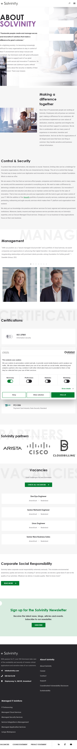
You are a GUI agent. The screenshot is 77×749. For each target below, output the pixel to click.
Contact (43, 676)
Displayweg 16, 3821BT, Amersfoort (18, 681)
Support (43, 681)
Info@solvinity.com (12, 671)
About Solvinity (46, 666)
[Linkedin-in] (59, 744)
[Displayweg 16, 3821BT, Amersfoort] (2, 681)
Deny (14, 395)
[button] (74, 3)
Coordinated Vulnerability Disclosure (54, 686)
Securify (27, 197)
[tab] (30, 264)
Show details (66, 388)
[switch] (29, 381)
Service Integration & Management (15, 722)
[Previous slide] (5, 268)
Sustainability (45, 691)
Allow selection (38, 395)
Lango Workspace (9, 732)
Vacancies (4, 744)
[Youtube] (71, 744)
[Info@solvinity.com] (2, 671)
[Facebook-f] (65, 744)
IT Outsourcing (7, 707)
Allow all (63, 395)
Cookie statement (20, 744)
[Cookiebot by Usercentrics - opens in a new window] (66, 352)
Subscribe (38, 625)
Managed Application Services (14, 727)
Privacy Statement (38, 744)
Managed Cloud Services (11, 712)
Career (42, 671)
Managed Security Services (12, 717)
